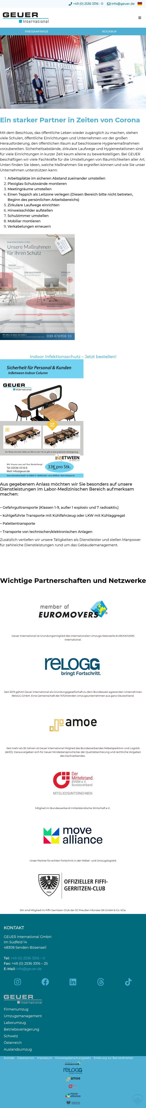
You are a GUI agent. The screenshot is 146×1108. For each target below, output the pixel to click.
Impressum (44, 1058)
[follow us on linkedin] (73, 982)
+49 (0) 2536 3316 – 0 (27, 958)
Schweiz (11, 1036)
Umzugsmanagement (23, 1016)
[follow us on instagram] (17, 982)
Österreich (13, 1043)
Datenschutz (25, 1058)
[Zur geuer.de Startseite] (31, 17)
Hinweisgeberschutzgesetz (73, 1058)
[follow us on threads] (101, 982)
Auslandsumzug (18, 1050)
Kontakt (9, 1058)
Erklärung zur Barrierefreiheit (113, 1058)
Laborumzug (15, 1023)
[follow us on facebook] (45, 982)
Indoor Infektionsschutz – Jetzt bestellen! (73, 356)
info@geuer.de (29, 969)
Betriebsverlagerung (21, 1029)
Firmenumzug (16, 1009)
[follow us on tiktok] (128, 982)
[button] (139, 17)
